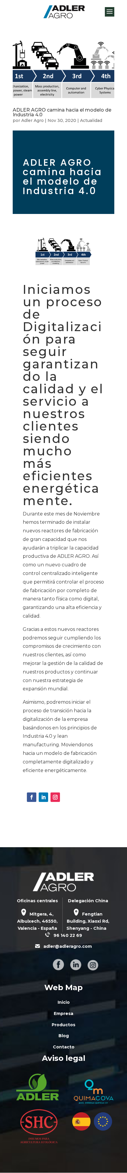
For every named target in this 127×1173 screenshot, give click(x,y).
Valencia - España (37, 928)
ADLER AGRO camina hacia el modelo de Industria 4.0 (62, 112)
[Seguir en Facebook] (31, 797)
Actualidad (91, 120)
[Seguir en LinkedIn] (43, 797)
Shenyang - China (86, 928)
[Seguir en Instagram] (55, 797)
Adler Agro (32, 120)
